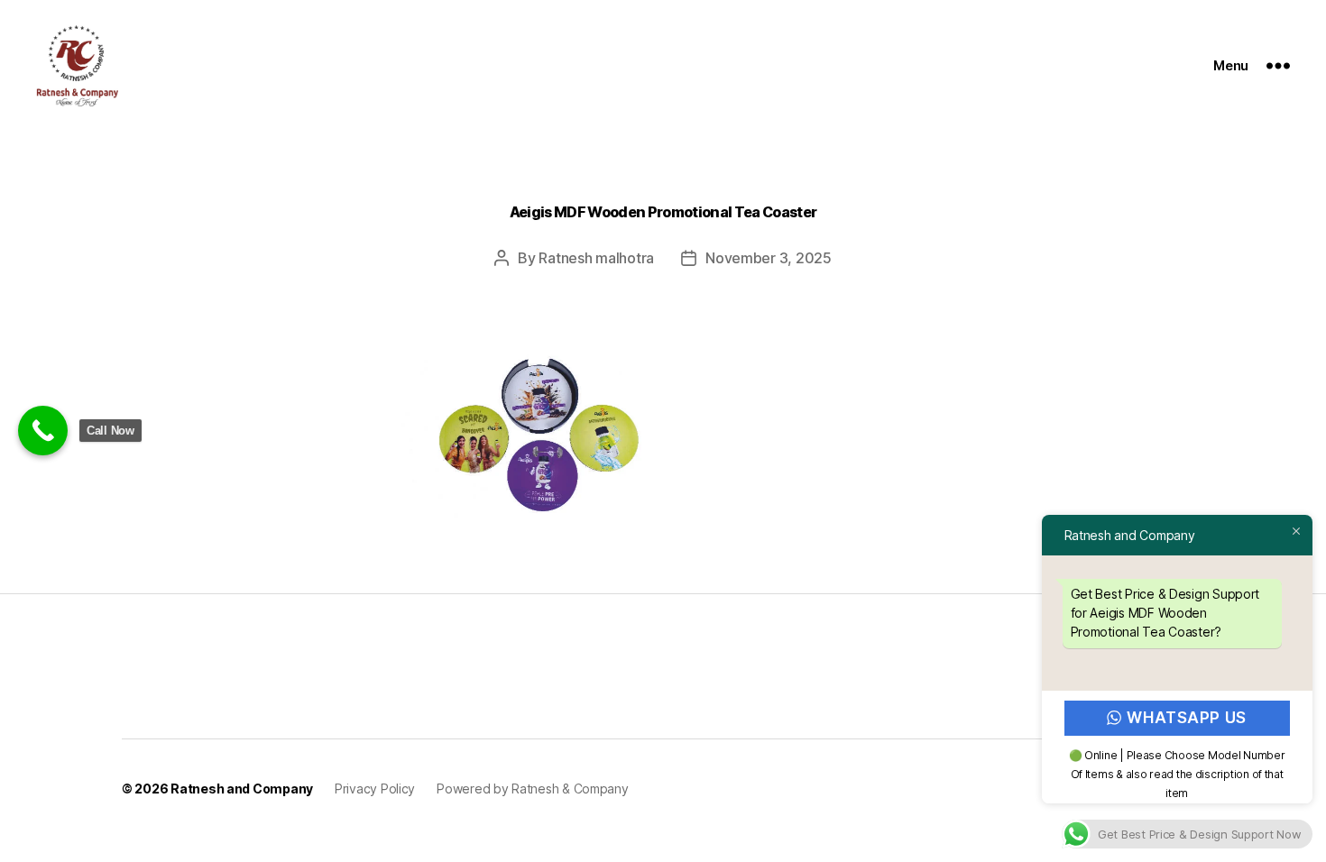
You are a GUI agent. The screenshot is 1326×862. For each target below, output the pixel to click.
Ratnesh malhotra (596, 258)
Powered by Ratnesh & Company (532, 788)
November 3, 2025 (768, 258)
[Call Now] (43, 430)
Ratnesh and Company (241, 788)
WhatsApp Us (1187, 718)
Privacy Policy (375, 788)
